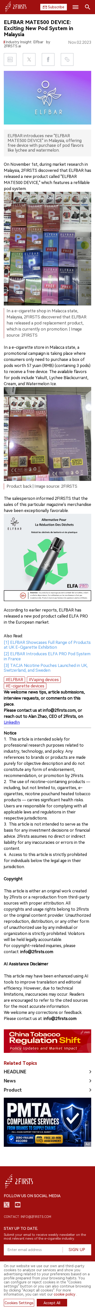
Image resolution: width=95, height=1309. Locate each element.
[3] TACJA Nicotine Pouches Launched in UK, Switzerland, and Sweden (46, 668)
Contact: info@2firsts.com (27, 1217)
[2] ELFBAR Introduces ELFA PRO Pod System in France (47, 656)
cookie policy (64, 1294)
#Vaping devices (44, 679)
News (10, 1080)
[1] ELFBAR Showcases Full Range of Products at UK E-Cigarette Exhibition (47, 645)
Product (13, 1090)
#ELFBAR (14, 679)
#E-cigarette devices (25, 686)
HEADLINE (15, 1071)
